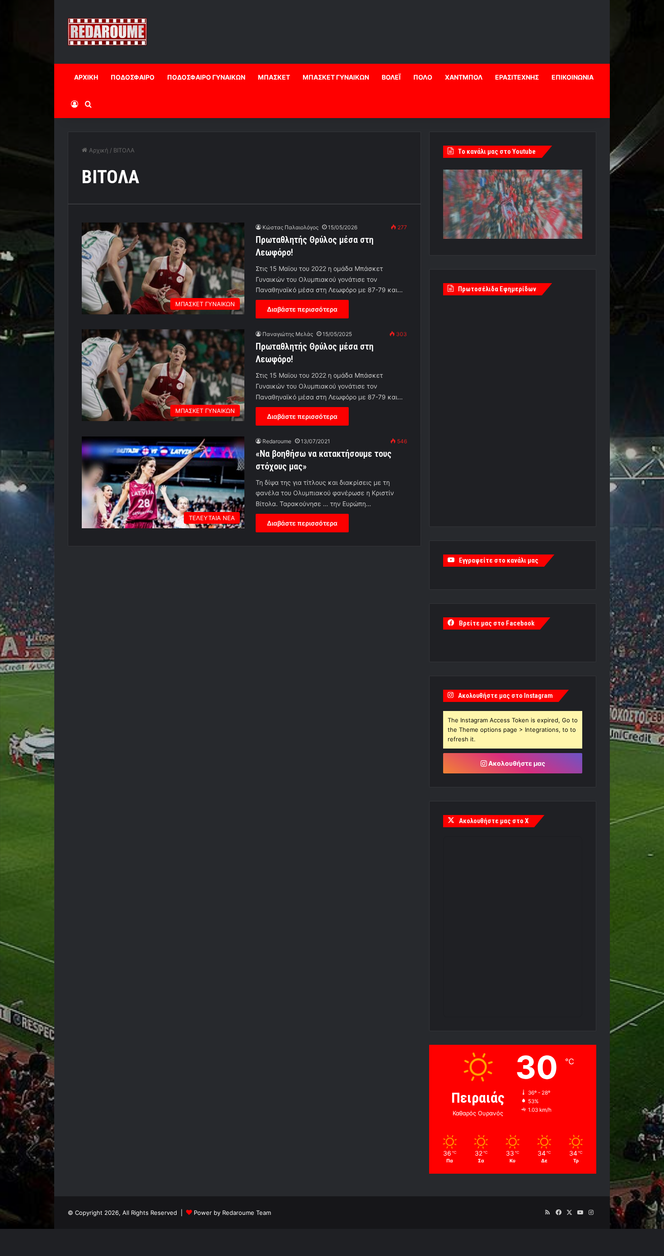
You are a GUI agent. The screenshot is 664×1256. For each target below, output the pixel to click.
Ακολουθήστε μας (516, 763)
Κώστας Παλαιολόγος (290, 227)
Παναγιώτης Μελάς (287, 334)
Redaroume (276, 441)
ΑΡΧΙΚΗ (86, 77)
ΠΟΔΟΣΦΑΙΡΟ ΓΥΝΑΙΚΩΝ (206, 77)
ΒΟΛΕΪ (391, 77)
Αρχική (97, 150)
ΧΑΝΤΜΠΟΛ (463, 77)
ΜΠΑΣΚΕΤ (274, 77)
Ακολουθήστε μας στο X (493, 821)
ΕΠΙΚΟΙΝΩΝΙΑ (573, 77)
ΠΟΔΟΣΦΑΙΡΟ (132, 77)
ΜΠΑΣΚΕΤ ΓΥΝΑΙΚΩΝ (336, 77)
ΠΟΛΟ (422, 77)
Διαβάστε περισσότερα (302, 309)
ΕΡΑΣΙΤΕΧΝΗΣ (517, 77)
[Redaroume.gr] (107, 32)
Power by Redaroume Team (232, 1212)
